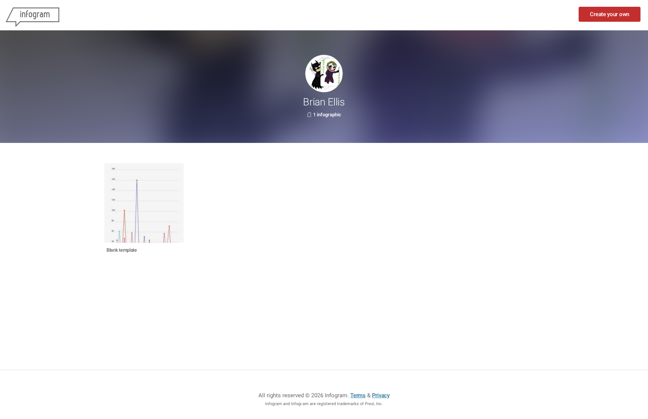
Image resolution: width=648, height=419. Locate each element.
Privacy (381, 395)
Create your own (609, 14)
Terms (358, 395)
